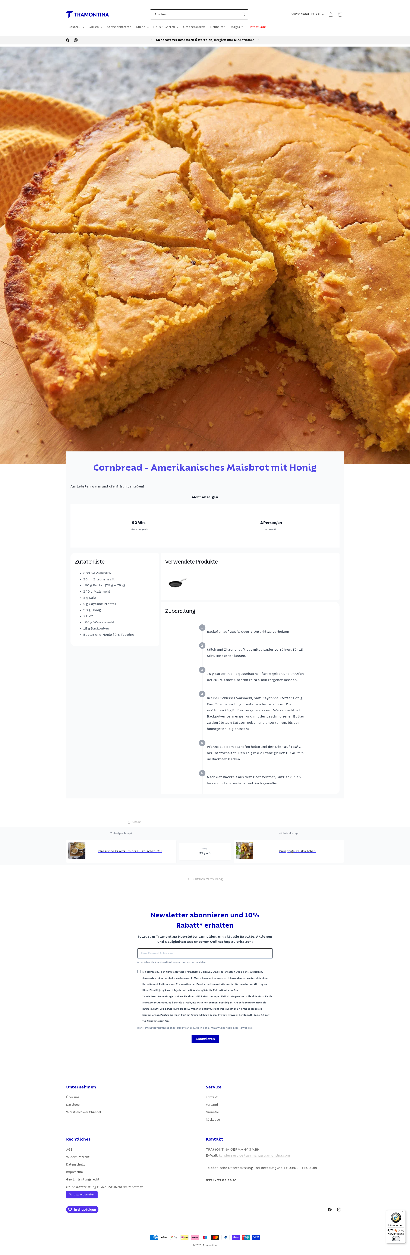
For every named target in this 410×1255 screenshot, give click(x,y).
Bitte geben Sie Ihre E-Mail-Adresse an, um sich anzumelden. (171, 962)
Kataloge (73, 1104)
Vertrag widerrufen (82, 1194)
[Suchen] (243, 14)
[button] (76, 27)
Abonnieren (205, 1039)
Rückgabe (213, 1119)
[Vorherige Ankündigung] (151, 40)
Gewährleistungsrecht (83, 1179)
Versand (212, 1104)
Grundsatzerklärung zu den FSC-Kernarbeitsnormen (104, 1187)
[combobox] (199, 14)
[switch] (396, 1238)
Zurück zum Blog (207, 879)
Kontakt (212, 1097)
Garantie (212, 1112)
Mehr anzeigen (205, 497)
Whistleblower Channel (83, 1112)
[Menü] (403, 1212)
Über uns (72, 1097)
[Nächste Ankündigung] (259, 40)
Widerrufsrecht (77, 1156)
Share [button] (136, 822)
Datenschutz (75, 1164)
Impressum (74, 1171)
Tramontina (210, 1245)
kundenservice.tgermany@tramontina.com (254, 1155)
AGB (69, 1149)
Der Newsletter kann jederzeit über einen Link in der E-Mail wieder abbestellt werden (194, 1028)
